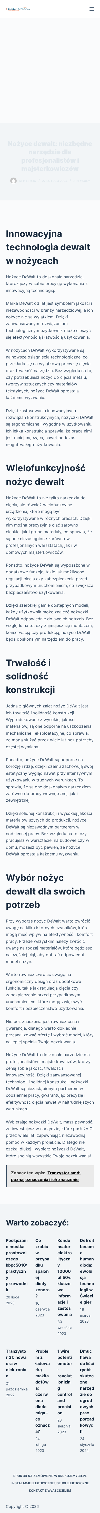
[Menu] (91, 9)
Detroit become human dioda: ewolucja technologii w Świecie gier (87, 1271)
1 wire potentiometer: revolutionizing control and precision (64, 1382)
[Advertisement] (50, 71)
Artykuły (81, 181)
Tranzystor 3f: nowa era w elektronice (16, 1363)
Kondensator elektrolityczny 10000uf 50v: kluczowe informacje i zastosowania (64, 1277)
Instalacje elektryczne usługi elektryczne (50, 1483)
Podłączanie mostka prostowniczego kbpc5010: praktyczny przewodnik (16, 1265)
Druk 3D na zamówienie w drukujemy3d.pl (50, 1476)
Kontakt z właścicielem (50, 1490)
